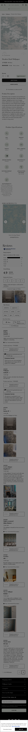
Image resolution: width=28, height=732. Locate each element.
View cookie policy (16, 726)
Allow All (21, 729)
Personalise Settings (7, 729)
